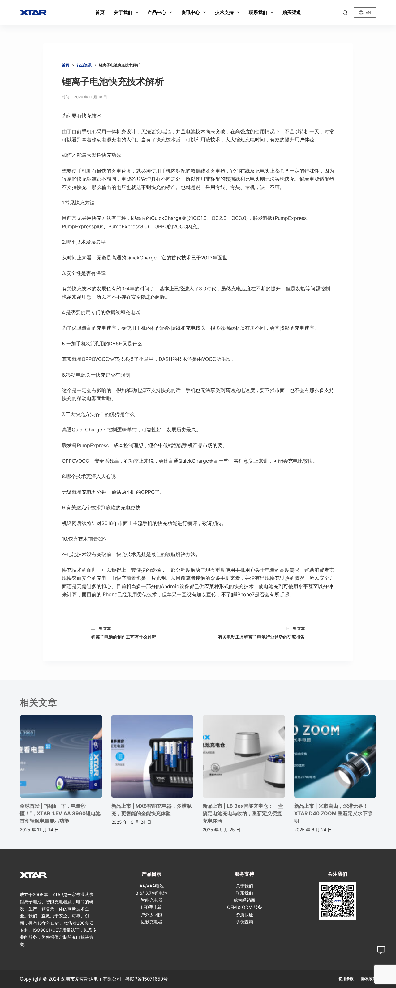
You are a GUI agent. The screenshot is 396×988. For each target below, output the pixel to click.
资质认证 (244, 914)
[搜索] (345, 12)
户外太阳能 (151, 914)
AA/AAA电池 (152, 885)
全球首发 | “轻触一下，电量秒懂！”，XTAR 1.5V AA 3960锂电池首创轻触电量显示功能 (60, 813)
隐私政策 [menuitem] (368, 978)
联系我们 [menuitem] (258, 12)
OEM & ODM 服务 (244, 907)
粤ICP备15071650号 (146, 979)
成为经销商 (244, 900)
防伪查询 (244, 921)
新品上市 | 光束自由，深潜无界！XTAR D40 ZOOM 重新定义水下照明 (333, 813)
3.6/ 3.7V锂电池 (151, 893)
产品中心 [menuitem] (157, 12)
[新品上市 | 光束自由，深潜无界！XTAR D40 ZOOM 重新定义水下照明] (335, 756)
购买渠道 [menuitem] (291, 12)
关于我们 (244, 885)
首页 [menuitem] (100, 12)
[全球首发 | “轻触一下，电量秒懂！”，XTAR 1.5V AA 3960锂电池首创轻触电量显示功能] (61, 756)
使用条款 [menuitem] (346, 978)
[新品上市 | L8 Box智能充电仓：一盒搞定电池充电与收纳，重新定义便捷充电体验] (244, 756)
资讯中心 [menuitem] (190, 12)
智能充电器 (151, 900)
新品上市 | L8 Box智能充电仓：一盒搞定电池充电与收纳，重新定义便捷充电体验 (243, 813)
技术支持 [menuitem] (224, 12)
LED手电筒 (151, 907)
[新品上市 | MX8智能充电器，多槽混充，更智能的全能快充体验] (152, 756)
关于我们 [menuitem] (123, 12)
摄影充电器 (151, 921)
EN (368, 12)
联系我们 (244, 893)
